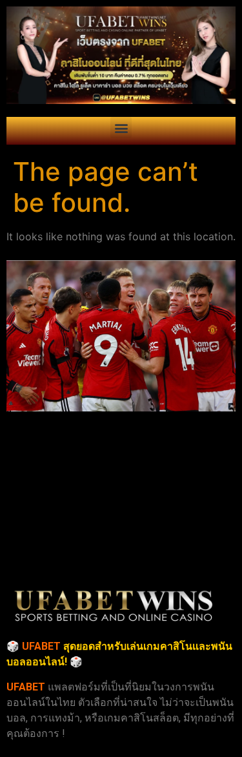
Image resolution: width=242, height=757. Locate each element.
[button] (121, 127)
